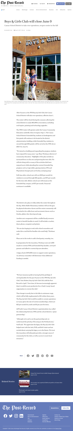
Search (43, 3)
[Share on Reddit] (47, 356)
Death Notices (46, 418)
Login (69, 3)
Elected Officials (46, 421)
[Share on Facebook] (28, 356)
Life (57, 9)
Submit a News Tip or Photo (61, 416)
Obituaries (62, 9)
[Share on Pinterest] (42, 356)
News (29, 30)
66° (4, 9)
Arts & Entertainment (41, 9)
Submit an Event (58, 418)
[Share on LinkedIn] (37, 356)
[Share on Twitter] (33, 356)
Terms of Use (58, 428)
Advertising (57, 420)
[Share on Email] (52, 356)
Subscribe (61, 3)
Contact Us (57, 415)
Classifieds (45, 420)
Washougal (24, 9)
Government (31, 415)
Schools (32, 9)
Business (51, 9)
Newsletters (52, 3)
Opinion (69, 9)
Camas (18, 9)
